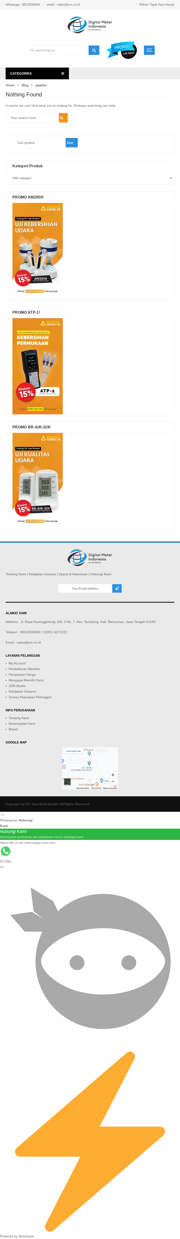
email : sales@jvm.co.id (63, 4)
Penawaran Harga (22, 674)
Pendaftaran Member (24, 669)
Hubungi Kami (100, 574)
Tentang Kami (16, 574)
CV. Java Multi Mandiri (41, 804)
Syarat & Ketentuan (73, 574)
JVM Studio (17, 686)
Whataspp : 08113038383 (23, 4)
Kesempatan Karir (22, 723)
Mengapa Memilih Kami (26, 680)
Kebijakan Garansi (42, 574)
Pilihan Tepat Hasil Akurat (156, 4)
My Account (17, 663)
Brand (13, 729)
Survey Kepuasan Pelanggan (30, 697)
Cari (70, 143)
